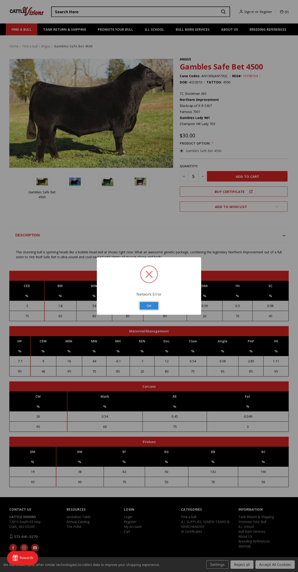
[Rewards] (22, 558)
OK (149, 305)
